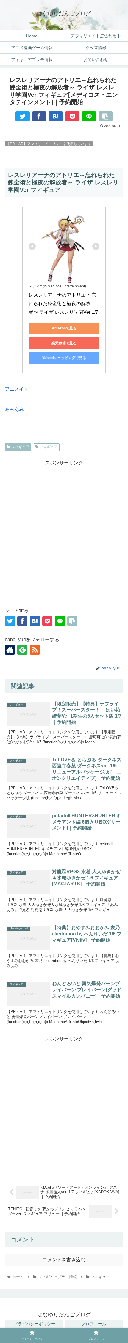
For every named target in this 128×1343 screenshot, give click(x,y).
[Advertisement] (64, 531)
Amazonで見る (64, 328)
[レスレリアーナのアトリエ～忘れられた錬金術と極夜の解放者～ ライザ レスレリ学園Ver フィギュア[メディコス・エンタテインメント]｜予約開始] (56, 116)
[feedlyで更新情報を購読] (22, 650)
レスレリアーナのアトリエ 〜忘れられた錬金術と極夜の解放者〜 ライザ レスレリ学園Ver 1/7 (63, 303)
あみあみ (14, 409)
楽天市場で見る (64, 343)
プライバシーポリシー (34, 1323)
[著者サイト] (10, 650)
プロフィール (93, 1323)
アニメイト (17, 389)
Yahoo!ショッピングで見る (64, 358)
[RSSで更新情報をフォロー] (35, 650)
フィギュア (20, 447)
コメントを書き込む (64, 1259)
